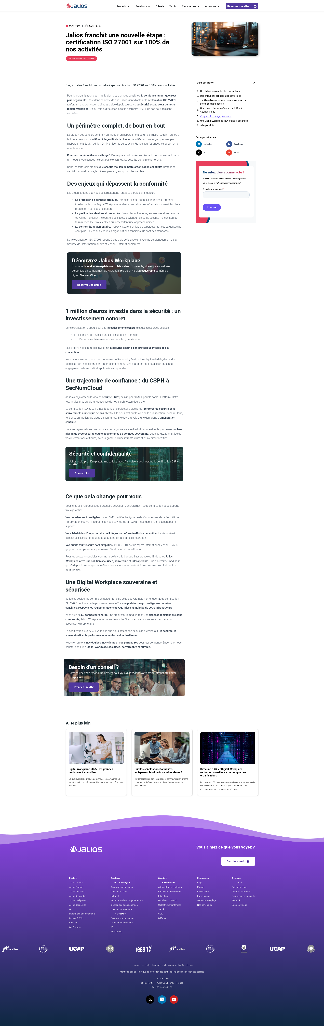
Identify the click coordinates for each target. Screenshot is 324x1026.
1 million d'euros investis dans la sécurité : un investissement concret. (223, 102)
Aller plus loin (207, 125)
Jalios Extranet (76, 887)
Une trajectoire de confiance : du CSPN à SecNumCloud (221, 110)
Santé (161, 909)
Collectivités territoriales (169, 905)
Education (163, 896)
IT (112, 927)
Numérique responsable (243, 896)
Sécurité (236, 900)
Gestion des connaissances (124, 905)
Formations (116, 931)
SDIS (160, 913)
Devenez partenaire (241, 891)
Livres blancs (203, 896)
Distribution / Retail (167, 900)
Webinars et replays (206, 900)
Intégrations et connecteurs (82, 913)
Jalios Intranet (76, 882)
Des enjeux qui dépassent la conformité (220, 95)
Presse (200, 887)
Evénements (203, 891)
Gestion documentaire (121, 909)
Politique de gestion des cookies (188, 971)
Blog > (69, 85)
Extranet (115, 896)
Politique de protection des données (155, 971)
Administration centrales (170, 887)
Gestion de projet (119, 891)
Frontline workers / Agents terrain (127, 900)
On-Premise (75, 927)
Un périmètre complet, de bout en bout (220, 91)
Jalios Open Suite (77, 905)
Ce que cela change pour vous (215, 116)
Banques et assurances (169, 891)
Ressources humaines (122, 922)
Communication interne (122, 887)
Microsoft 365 (75, 918)
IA (70, 909)
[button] (254, 83)
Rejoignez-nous (239, 887)
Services (73, 922)
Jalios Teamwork (77, 891)
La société (237, 882)
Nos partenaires (204, 905)
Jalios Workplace (77, 900)
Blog (199, 882)
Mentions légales (128, 971)
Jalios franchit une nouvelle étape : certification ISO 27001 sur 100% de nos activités (125, 85)
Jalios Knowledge (77, 896)
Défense (162, 918)
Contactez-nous (239, 905)
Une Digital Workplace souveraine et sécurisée (224, 120)
